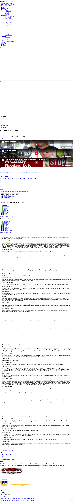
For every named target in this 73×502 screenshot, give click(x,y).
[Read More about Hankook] (5, 228)
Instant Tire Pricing (8, 196)
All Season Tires (7, 10)
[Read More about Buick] (4, 208)
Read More (62, 465)
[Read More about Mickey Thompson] (7, 230)
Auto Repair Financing (9, 19)
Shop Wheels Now (3, 127)
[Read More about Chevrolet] (5, 211)
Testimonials (7, 39)
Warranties (6, 38)
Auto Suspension (8, 20)
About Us (4, 36)
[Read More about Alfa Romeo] (5, 206)
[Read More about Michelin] (5, 229)
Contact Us (4, 45)
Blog (3, 44)
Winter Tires (7, 13)
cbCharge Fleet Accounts (9, 41)
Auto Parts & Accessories (9, 16)
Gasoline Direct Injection (9, 26)
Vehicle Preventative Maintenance (11, 33)
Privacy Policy (13, 500)
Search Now (2, 118)
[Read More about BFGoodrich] (6, 221)
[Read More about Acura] (4, 205)
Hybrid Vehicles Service (9, 27)
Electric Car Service (8, 24)
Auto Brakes (7, 21)
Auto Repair (4, 15)
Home (3, 7)
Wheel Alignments (8, 34)
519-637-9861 (2, 4)
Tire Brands (7, 14)
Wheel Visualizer (5, 8)
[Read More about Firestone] (5, 226)
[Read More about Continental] (5, 223)
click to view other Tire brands (5, 232)
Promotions (4, 43)
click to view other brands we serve (6, 216)
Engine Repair (7, 25)
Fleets (3, 40)
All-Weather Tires (8, 11)
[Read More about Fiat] (4, 214)
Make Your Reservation (9, 4)
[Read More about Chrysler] (5, 212)
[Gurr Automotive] (5, 5)
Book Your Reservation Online (11, 193)
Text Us (1, 122)
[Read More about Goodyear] (5, 227)
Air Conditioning (8, 17)
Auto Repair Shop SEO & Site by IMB (27, 500)
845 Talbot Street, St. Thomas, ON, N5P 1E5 (7, 198)
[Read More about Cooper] (5, 224)
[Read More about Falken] (4, 225)
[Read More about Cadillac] (5, 210)
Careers (3, 42)
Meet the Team (7, 37)
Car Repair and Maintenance (10, 22)
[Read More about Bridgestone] (5, 222)
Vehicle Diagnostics (8, 30)
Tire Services (7, 29)
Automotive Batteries (8, 18)
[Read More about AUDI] (4, 207)
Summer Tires (7, 12)
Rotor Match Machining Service (10, 28)
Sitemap (17, 500)
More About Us (3, 138)
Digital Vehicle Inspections (9, 23)
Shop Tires (4, 9)
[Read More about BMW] (4, 209)
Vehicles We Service (8, 35)
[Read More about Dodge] (4, 213)
